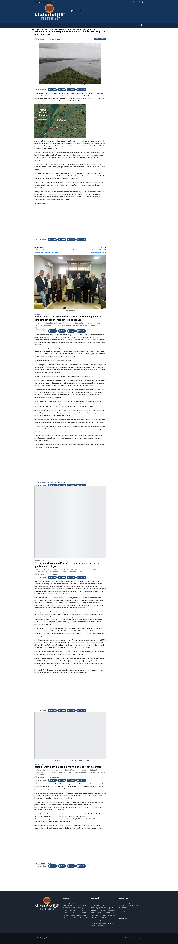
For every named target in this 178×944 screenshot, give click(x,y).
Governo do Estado (40, 482)
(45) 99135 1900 (123, 919)
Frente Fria (38, 708)
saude (47, 482)
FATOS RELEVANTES (100, 38)
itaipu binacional (39, 863)
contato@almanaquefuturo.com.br (128, 917)
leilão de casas (48, 863)
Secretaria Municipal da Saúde (57, 482)
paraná (43, 708)
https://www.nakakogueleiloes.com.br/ (47, 807)
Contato (55, 2)
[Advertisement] (70, 220)
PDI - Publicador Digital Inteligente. (134, 938)
